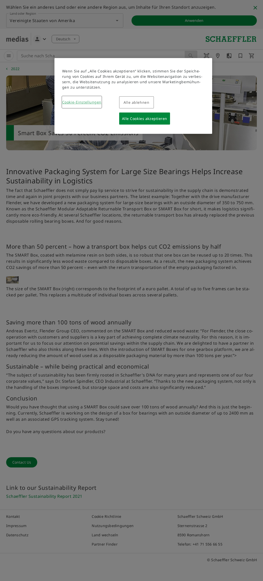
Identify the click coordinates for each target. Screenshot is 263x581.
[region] (133, 96)
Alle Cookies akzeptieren (144, 118)
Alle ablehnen (136, 102)
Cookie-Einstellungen (81, 102)
